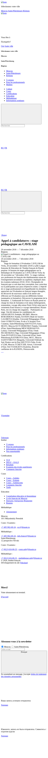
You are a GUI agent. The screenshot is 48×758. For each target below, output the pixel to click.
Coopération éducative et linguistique (21, 496)
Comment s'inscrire (14, 469)
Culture (9, 89)
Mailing (9, 85)
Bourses (9, 503)
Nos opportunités (13, 451)
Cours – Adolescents (14, 483)
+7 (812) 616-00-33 (9, 549)
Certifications (11, 94)
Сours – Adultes (12, 478)
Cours (8, 91)
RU (2, 148)
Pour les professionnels (15, 82)
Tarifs (8, 487)
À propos (10, 80)
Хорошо (4, 705)
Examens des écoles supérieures (19, 467)
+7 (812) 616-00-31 (9, 558)
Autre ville (8, 46)
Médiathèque (11, 98)
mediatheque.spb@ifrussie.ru (30, 558)
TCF (8, 460)
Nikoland (24, 563)
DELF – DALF (12, 462)
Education (10, 96)
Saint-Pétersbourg (15, 11)
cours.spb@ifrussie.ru (27, 549)
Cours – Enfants (12, 480)
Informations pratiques (15, 100)
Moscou (4, 11)
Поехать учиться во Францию (19, 501)
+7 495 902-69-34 (8, 527)
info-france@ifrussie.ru (26, 536)
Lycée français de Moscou (16, 498)
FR (5, 148)
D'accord (4, 597)
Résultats (9, 465)
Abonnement (11, 512)
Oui (2, 46)
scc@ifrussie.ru (23, 527)
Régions (26, 11)
